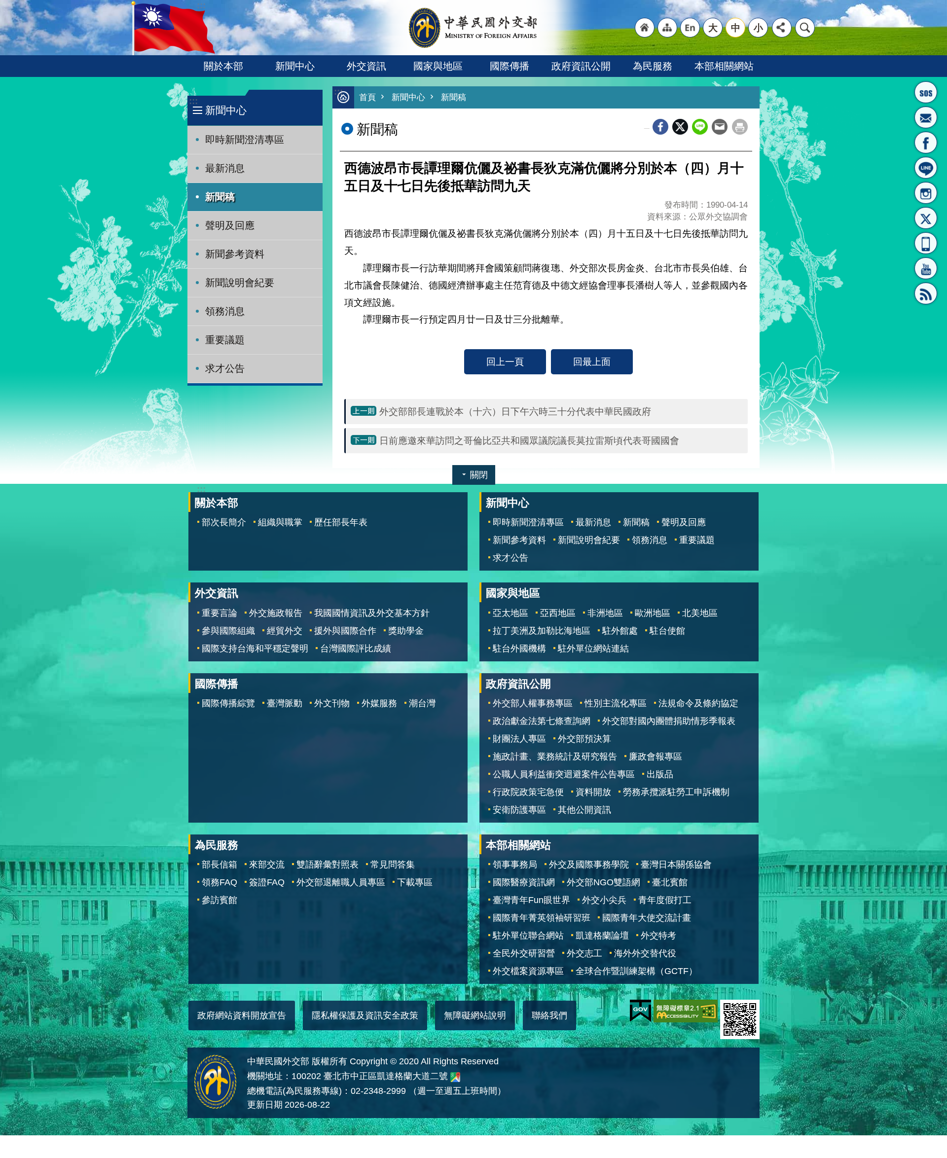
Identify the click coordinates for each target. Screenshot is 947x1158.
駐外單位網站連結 (593, 648)
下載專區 (415, 882)
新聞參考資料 (234, 254)
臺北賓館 (670, 882)
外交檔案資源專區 (528, 971)
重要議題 (225, 339)
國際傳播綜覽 (228, 703)
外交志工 (584, 953)
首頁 (367, 97)
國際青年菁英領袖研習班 (541, 918)
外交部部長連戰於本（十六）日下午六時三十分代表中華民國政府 (515, 411)
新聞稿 (220, 196)
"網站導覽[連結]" (667, 27)
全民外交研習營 (524, 953)
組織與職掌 (280, 522)
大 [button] (713, 27)
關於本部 (223, 66)
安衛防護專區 (519, 810)
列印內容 (740, 127)
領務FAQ (219, 882)
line (700, 127)
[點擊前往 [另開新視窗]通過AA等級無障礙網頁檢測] (686, 1011)
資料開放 (593, 792)
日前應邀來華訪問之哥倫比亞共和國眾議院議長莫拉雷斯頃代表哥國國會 (529, 440)
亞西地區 (558, 613)
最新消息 (225, 168)
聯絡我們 (549, 1015)
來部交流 (267, 864)
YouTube (925, 268)
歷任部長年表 (340, 522)
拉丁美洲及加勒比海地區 (541, 631)
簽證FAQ (267, 882)
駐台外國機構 (519, 648)
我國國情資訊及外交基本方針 (372, 613)
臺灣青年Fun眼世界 (531, 900)
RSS (925, 293)
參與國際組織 (228, 631)
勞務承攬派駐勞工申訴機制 (676, 792)
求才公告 (225, 368)
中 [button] (735, 27)
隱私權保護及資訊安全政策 (365, 1015)
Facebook (660, 127)
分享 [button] (782, 27)
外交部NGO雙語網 (603, 882)
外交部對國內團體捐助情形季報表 (668, 721)
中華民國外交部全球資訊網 (473, 27)
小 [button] (758, 27)
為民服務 (652, 66)
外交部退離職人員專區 (340, 882)
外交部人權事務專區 (533, 703)
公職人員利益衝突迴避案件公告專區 (564, 774)
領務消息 (225, 311)
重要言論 (219, 613)
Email (720, 127)
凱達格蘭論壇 (602, 936)
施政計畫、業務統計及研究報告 (555, 756)
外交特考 (658, 936)
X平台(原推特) (925, 218)
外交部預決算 (584, 739)
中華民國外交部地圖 (455, 1077)
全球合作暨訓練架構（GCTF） (636, 971)
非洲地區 (605, 613)
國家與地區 (438, 66)
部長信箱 (925, 117)
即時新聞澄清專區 (244, 139)
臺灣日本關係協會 (676, 864)
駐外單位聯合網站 (528, 936)
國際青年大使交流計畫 (646, 918)
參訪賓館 (219, 900)
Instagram (925, 193)
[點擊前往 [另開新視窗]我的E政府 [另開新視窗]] (640, 1011)
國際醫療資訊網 (524, 882)
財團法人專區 (519, 739)
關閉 (479, 475)
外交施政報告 (275, 613)
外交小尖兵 (604, 900)
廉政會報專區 (655, 756)
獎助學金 (406, 631)
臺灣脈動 (284, 703)
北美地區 (700, 613)
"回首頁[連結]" (645, 27)
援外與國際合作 (345, 631)
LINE (925, 168)
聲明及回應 (230, 225)
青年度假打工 (665, 900)
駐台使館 (667, 631)
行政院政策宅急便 (528, 792)
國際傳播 (509, 66)
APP (925, 243)
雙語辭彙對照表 (327, 864)
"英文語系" (690, 27)
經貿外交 (284, 631)
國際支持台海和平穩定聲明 (255, 648)
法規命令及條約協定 (698, 703)
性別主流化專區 (615, 703)
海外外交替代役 (645, 953)
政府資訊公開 (581, 66)
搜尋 (805, 27)
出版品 (660, 774)
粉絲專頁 (925, 142)
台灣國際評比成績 (355, 648)
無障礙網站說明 (475, 1015)
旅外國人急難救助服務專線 (925, 92)
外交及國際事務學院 (589, 864)
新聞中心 (295, 66)
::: (193, 101)
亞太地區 (510, 613)
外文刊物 (332, 703)
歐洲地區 (652, 613)
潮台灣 (422, 703)
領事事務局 (515, 864)
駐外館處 (620, 631)
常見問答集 (392, 864)
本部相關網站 (724, 66)
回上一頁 (505, 361)
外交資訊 (366, 66)
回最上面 (592, 361)
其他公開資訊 (584, 810)
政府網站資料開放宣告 (241, 1015)
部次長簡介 (224, 522)
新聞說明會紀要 (239, 282)
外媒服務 (379, 703)
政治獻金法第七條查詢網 (541, 721)
